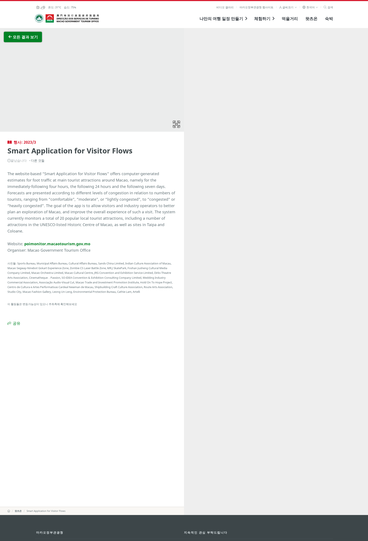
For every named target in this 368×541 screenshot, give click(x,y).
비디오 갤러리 (225, 7)
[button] (288, 7)
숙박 (329, 18)
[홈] (8, 510)
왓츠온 (311, 18)
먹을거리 (290, 18)
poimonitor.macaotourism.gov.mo (57, 243)
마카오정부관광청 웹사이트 (256, 7)
